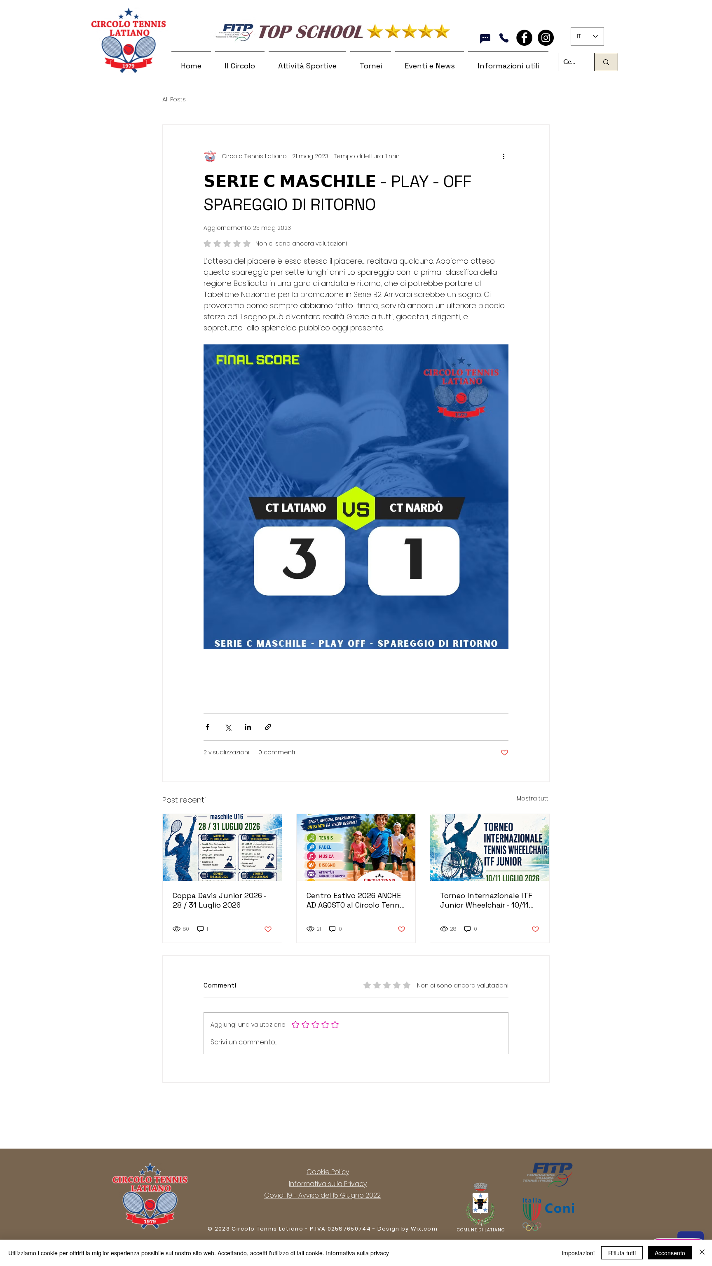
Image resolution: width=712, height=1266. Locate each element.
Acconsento (670, 1253)
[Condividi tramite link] (268, 727)
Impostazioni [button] (578, 1253)
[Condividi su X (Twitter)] (228, 727)
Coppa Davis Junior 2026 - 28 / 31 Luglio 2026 (219, 900)
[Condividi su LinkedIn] (248, 727)
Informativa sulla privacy (357, 1253)
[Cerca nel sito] (606, 62)
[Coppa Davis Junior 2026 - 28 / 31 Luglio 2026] (222, 847)
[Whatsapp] (485, 39)
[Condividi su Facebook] (207, 727)
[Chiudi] (702, 1252)
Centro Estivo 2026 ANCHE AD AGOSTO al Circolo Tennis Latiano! (356, 900)
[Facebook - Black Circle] (524, 38)
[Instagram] (546, 38)
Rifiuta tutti (622, 1253)
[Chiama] (503, 38)
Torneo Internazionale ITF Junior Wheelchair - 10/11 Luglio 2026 (486, 900)
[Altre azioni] (503, 156)
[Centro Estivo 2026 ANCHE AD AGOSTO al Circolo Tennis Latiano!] (356, 847)
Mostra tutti (533, 798)
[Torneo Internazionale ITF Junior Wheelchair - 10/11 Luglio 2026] (489, 847)
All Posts (174, 99)
